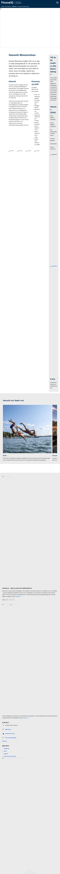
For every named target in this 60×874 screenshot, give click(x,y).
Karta (5, 751)
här (51, 388)
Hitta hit (6, 753)
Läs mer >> (18, 596)
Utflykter (14, 6)
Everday (34, 872)
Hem (2, 6)
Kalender (4, 741)
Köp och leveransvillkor (10, 756)
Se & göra (8, 6)
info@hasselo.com (10, 733)
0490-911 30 (8, 729)
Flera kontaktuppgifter (10, 737)
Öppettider (6, 748)
